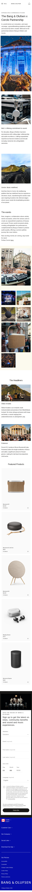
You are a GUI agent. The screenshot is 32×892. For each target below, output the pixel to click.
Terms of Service (19, 806)
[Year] (20, 771)
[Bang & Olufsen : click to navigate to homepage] (16, 3)
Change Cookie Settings (7, 868)
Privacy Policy (4, 874)
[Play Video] (16, 267)
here (12, 240)
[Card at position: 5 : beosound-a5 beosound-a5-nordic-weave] (16, 337)
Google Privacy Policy (8, 806)
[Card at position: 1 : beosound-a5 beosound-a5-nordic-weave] (24, 298)
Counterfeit (4, 865)
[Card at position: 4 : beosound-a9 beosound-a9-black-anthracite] (8, 314)
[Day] (6, 771)
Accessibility (4, 862)
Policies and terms (5, 877)
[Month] (13, 771)
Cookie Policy (4, 871)
